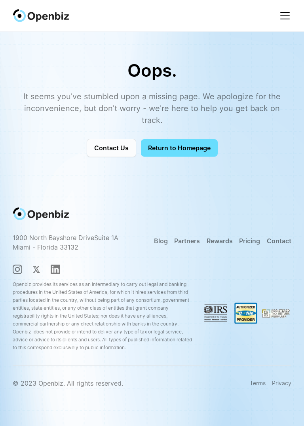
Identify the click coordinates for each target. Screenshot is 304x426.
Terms (258, 383)
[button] (283, 15)
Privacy (281, 383)
